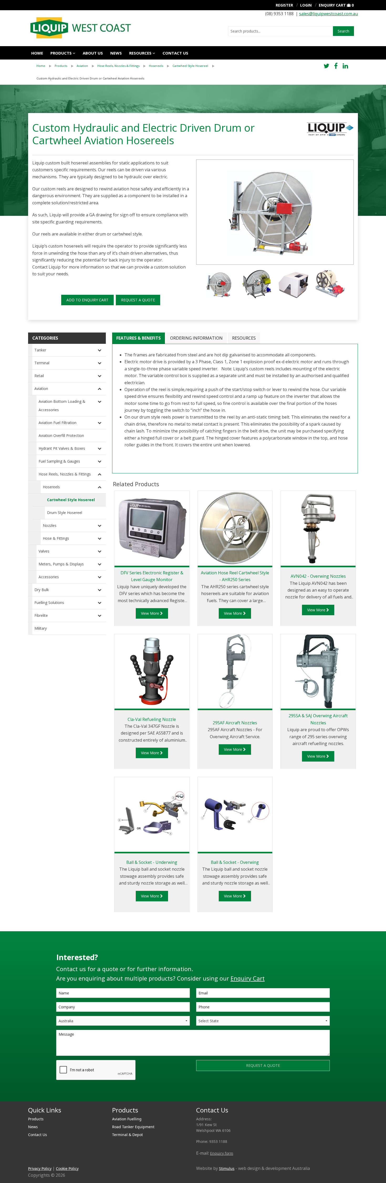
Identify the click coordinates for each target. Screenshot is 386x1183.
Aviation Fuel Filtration (57, 422)
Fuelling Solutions (49, 602)
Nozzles (49, 525)
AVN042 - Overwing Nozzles (318, 576)
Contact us (175, 53)
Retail (39, 375)
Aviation (82, 66)
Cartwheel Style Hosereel (190, 66)
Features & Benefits (138, 338)
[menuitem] (45, 66)
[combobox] (280, 31)
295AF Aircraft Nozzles (235, 723)
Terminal (41, 362)
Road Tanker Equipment (133, 1126)
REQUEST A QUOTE (138, 299)
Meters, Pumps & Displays (61, 563)
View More (150, 613)
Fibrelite (41, 615)
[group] (275, 212)
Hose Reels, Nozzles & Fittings (118, 66)
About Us (93, 53)
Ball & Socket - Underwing (151, 862)
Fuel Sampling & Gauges (59, 461)
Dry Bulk (41, 589)
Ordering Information (196, 338)
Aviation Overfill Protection (61, 435)
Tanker (40, 349)
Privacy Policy (39, 1168)
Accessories (49, 576)
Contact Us (37, 1134)
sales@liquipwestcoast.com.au (328, 14)
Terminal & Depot (127, 1134)
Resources (140, 53)
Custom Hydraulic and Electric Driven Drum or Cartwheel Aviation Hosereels (90, 78)
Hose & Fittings (56, 538)
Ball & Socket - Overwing (235, 862)
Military (40, 628)
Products (61, 53)
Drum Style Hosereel (64, 512)
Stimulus (226, 1168)
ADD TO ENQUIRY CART (87, 299)
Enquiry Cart (332, 5)
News (116, 53)
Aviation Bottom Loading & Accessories (62, 405)
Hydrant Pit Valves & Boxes (62, 448)
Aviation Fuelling (127, 1118)
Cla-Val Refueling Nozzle (152, 719)
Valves (44, 551)
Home (37, 53)
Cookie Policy (67, 1168)
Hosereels (156, 66)
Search (343, 31)
